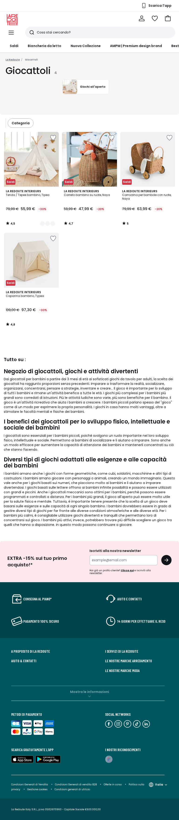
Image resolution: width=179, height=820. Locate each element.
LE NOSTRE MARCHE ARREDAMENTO (128, 661)
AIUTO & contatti (23, 661)
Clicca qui (127, 570)
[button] (167, 18)
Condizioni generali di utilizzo (72, 789)
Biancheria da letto (44, 46)
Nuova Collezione (86, 46)
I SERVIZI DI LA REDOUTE (121, 651)
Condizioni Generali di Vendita (29, 784)
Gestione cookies (37, 789)
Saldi (14, 46)
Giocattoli (31, 59)
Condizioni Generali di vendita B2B (76, 784)
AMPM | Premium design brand (136, 46)
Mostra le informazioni (89, 691)
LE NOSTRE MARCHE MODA (122, 671)
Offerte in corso (113, 784)
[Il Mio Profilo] (141, 18)
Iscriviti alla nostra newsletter (115, 550)
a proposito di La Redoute (30, 651)
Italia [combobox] (159, 784)
